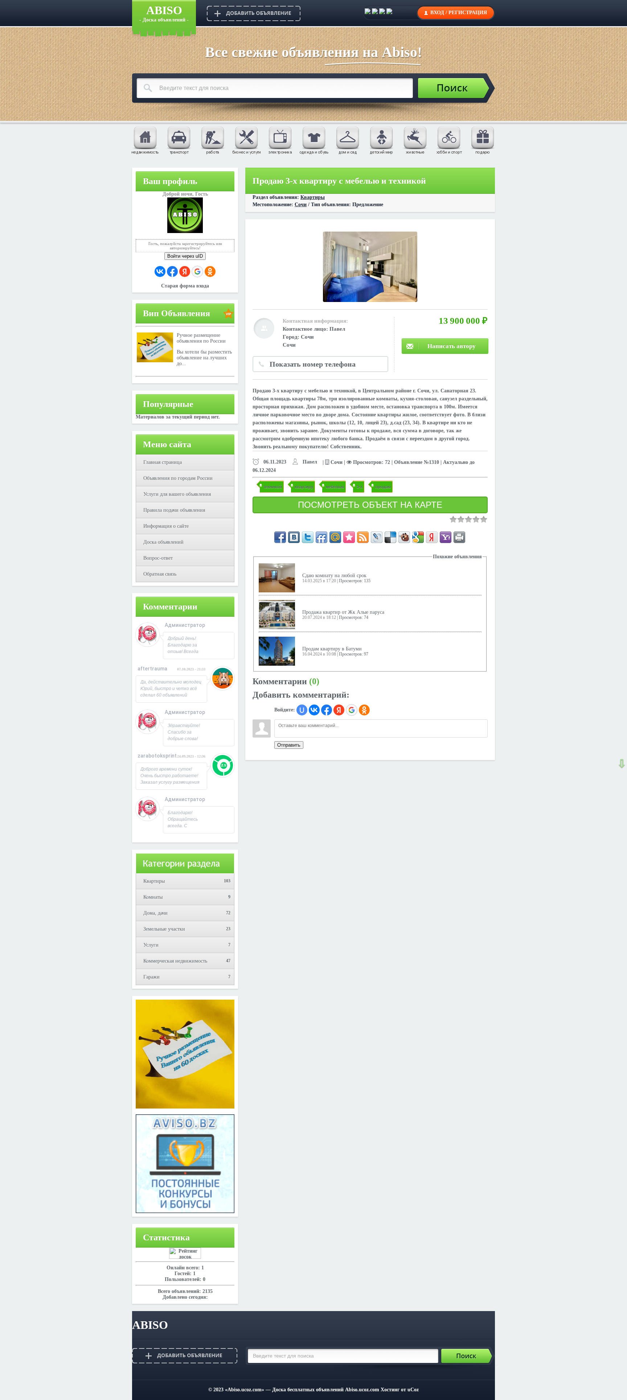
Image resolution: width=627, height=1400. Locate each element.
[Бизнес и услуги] (246, 139)
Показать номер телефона (313, 364)
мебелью (335, 486)
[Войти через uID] (301, 710)
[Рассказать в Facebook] (280, 537)
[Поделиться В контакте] (294, 537)
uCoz (413, 1389)
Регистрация (467, 12)
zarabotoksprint (157, 756)
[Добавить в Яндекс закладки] (432, 537)
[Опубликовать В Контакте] (367, 12)
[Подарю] (482, 139)
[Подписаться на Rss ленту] (363, 537)
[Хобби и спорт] (448, 139)
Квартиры (154, 881)
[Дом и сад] (347, 139)
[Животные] (414, 139)
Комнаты (153, 897)
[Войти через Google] (197, 271)
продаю (383, 486)
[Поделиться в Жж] (376, 537)
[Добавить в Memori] (349, 537)
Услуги (151, 945)
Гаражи (151, 977)
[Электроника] (279, 139)
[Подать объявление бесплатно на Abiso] (253, 13)
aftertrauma (152, 669)
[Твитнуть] (308, 537)
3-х (359, 486)
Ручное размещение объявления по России (201, 338)
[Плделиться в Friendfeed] (321, 537)
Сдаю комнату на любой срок (334, 575)
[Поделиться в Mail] (335, 537)
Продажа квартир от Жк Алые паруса (343, 612)
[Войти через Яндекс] (184, 271)
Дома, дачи (155, 913)
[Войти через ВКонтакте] (160, 271)
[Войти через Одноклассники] (210, 271)
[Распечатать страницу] (459, 537)
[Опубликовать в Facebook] (375, 12)
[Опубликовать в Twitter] (382, 12)
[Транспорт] (178, 139)
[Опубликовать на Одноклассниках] (389, 12)
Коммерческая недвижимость (175, 961)
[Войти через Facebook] (172, 271)
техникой (272, 486)
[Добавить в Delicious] (390, 537)
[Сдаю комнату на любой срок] (277, 577)
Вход (437, 12)
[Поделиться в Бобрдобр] (404, 537)
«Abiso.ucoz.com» (244, 1389)
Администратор (185, 625)
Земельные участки (164, 929)
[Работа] (212, 139)
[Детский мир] (381, 139)
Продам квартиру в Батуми (332, 649)
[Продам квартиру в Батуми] (277, 651)
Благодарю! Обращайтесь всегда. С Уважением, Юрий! (183, 825)
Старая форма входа (185, 286)
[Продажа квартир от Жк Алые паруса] (277, 614)
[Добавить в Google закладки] (418, 537)
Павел (337, 329)
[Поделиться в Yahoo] (445, 537)
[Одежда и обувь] (313, 139)
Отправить (288, 745)
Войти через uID (185, 256)
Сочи (301, 204)
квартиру (304, 486)
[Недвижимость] (144, 139)
